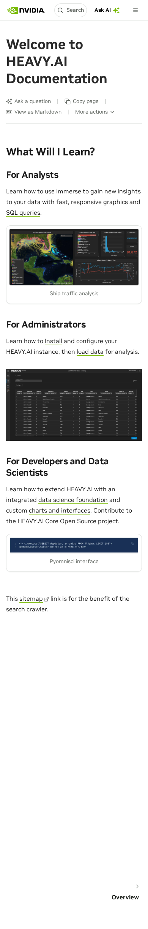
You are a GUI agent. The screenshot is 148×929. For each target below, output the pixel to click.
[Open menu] (135, 10)
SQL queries (23, 212)
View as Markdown (37, 111)
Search (75, 9)
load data (90, 351)
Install (53, 341)
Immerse (68, 191)
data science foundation (73, 499)
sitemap (31, 598)
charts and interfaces (59, 510)
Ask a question (32, 101)
